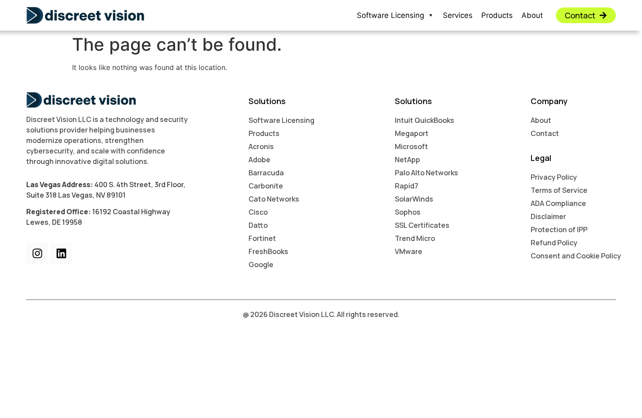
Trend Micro (415, 238)
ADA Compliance (558, 203)
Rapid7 (406, 186)
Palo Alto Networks (426, 173)
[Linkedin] (61, 254)
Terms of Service (559, 190)
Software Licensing (390, 15)
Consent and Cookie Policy (576, 256)
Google (261, 264)
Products (497, 15)
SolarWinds (414, 199)
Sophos (408, 212)
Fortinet (262, 238)
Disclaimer (548, 216)
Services (458, 15)
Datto (258, 225)
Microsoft (411, 146)
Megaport (411, 133)
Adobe (259, 159)
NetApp (407, 159)
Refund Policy (554, 242)
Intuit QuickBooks (424, 120)
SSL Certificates (422, 225)
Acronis (261, 146)
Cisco (258, 212)
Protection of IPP (559, 229)
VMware (408, 251)
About (532, 15)
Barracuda (266, 173)
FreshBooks (268, 251)
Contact (545, 133)
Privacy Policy (554, 177)
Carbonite (266, 186)
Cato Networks (274, 199)
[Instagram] (37, 254)
